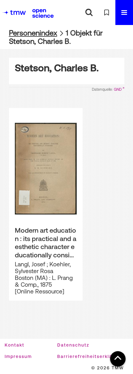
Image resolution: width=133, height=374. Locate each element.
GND (118, 89)
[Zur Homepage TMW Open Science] (43, 13)
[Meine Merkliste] (106, 12)
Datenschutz (73, 345)
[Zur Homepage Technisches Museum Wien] (14, 12)
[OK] (89, 12)
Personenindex (33, 33)
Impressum (18, 356)
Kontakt (14, 345)
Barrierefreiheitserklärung (90, 356)
